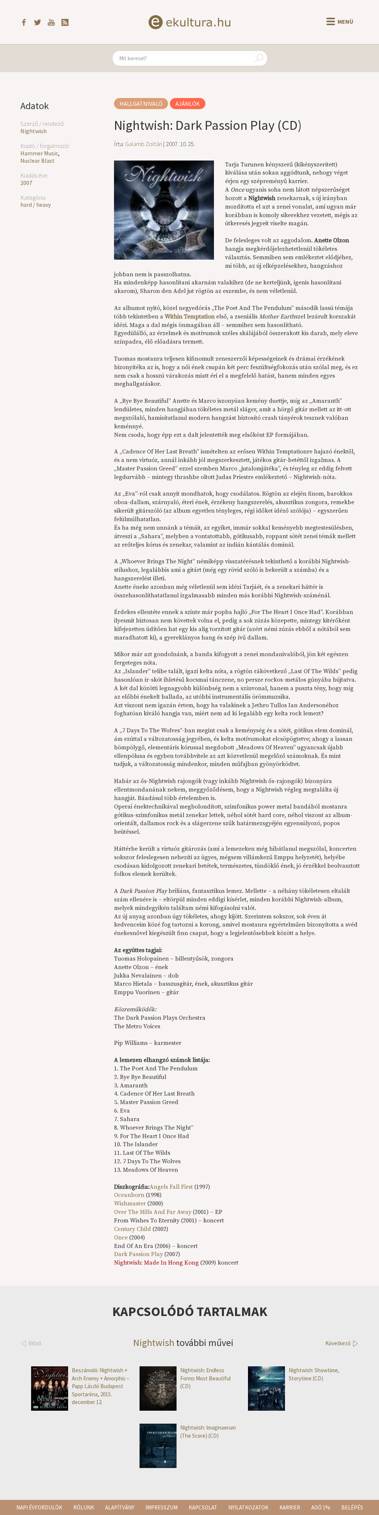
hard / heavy (35, 204)
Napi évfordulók (39, 1507)
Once (121, 1237)
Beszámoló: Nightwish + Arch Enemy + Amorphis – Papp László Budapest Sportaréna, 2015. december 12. (100, 1386)
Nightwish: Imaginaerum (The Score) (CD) (208, 1431)
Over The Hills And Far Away (152, 1212)
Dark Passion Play (138, 1254)
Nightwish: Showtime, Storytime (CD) (314, 1374)
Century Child (132, 1229)
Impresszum (161, 1507)
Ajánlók (187, 103)
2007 (26, 182)
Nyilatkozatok (248, 1507)
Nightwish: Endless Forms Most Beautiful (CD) (205, 1378)
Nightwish (33, 131)
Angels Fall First (171, 1187)
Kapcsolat (203, 1507)
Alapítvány (119, 1507)
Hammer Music (39, 153)
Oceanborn (129, 1195)
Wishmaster (130, 1203)
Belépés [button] (352, 1507)
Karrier (289, 1507)
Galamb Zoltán (143, 144)
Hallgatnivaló (141, 103)
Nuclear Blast (37, 160)
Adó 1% (320, 1507)
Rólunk (83, 1507)
